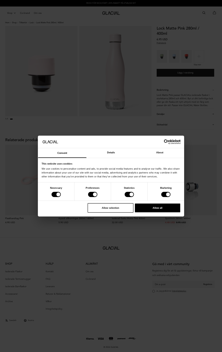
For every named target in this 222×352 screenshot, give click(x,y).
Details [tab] (111, 152)
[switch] (92, 194)
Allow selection (110, 207)
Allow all (157, 207)
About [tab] (159, 152)
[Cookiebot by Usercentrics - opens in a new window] (166, 141)
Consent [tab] (62, 153)
